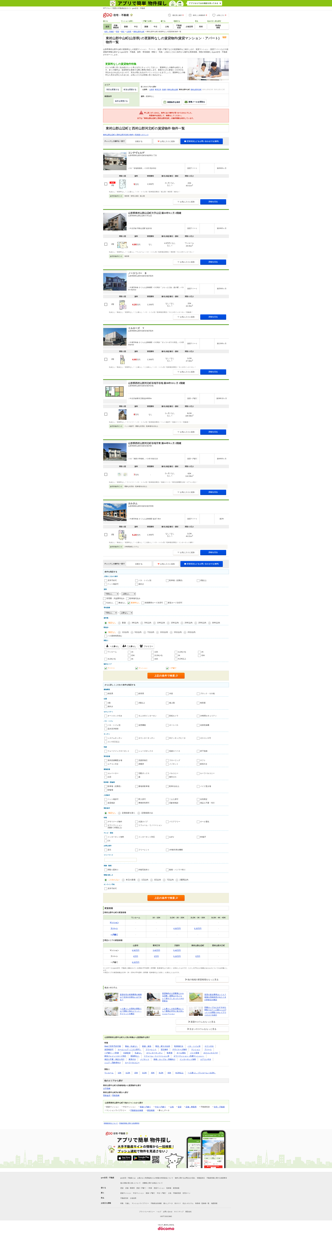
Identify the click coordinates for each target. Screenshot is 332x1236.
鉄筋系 (110, 693)
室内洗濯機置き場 (115, 760)
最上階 (172, 703)
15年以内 (175, 623)
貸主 (109, 850)
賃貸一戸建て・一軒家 (144, 1188)
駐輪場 (110, 790)
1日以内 (144, 880)
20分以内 (191, 632)
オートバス (173, 725)
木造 (171, 693)
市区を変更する (112, 89)
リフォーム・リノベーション (150, 825)
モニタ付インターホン (148, 716)
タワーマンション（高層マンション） (189, 1056)
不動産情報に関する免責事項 (129, 1123)
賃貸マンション (159, 1188)
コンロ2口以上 (114, 742)
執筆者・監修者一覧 (202, 1203)
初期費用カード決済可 (154, 603)
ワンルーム (112, 652)
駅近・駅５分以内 (162, 1046)
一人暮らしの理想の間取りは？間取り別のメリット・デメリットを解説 (131, 1011)
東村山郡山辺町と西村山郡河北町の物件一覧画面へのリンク (126, 135)
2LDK (144, 1073)
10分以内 (164, 632)
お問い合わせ (167, 1212)
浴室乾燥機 (204, 725)
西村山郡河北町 (196, 89)
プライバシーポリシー (147, 1212)
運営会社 (188, 1212)
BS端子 (203, 837)
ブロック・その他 (207, 693)
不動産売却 (124, 1198)
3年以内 (135, 623)
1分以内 (125, 632)
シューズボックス (146, 751)
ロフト (203, 760)
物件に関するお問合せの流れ (185, 1178)
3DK (203, 655)
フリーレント (144, 850)
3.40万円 (156, 950)
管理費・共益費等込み (115, 598)
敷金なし (122, 603)
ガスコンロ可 (205, 738)
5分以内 (138, 632)
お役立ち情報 (106, 1203)
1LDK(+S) (182, 652)
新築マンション (125, 1193)
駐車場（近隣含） (176, 580)
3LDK (161, 1073)
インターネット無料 (116, 837)
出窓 (109, 777)
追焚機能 (142, 725)
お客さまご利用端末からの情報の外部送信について (155, 1178)
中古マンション (138, 1193)
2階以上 (203, 580)
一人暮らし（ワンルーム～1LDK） (202, 1073)
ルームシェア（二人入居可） (129, 1049)
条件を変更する (121, 101)
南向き (141, 584)
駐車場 (169, 1053)
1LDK (128, 1073)
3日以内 (157, 880)
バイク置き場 (205, 786)
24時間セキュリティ (208, 716)
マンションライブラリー (140, 1203)
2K (202, 652)
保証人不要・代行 (207, 803)
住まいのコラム (188, 1203)
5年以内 (147, 623)
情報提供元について (111, 1123)
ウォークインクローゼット (118, 751)
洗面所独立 (143, 760)
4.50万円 (177, 928)
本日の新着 (131, 880)
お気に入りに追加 (167, 141)
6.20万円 (135, 962)
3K (179, 655)
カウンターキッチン (147, 738)
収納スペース (174, 751)
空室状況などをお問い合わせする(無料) (203, 141)
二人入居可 (173, 799)
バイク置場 (194, 1053)
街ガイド (178, 1203)
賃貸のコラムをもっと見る (203, 1022)
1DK (156, 652)
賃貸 (179, 1107)
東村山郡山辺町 (172, 89)
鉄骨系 (141, 693)
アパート (111, 668)
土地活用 (133, 1198)
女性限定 (203, 799)
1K (132, 652)
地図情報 (214, 1203)
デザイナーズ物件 (115, 822)
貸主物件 (164, 1049)
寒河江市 (158, 89)
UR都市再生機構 (176, 850)
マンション (143, 668)
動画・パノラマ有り (177, 870)
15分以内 (178, 632)
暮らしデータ (168, 1203)
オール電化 (204, 822)
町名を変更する (130, 89)
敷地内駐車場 (144, 786)
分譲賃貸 (126, 1053)
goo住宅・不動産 (107, 1178)
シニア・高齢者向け (112, 1063)
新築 (124, 623)
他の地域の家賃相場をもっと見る (203, 979)
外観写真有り (144, 870)
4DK (156, 659)
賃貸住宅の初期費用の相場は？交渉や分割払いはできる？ (131, 997)
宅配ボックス (144, 773)
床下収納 (203, 751)
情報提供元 (201, 1178)
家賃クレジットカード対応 (115, 1056)
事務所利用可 (144, 803)
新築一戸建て (145, 1107)
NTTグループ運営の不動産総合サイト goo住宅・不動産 (124, 8)
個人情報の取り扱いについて (130, 1183)
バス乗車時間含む (115, 636)
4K (132, 659)
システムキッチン (115, 738)
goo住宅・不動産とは (128, 1178)
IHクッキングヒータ (177, 738)
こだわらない (114, 880)
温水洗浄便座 (113, 729)
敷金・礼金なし (131, 1046)
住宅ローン (186, 1193)
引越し (127, 1203)
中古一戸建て (160, 1107)
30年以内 (216, 623)
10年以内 (161, 623)
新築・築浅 (146, 1046)
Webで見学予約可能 (112, 1046)
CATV (171, 837)
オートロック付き (115, 716)
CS (109, 841)
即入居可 (142, 799)
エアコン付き (113, 764)
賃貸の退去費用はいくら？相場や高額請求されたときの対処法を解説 (215, 997)
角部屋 (203, 703)
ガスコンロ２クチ (210, 1053)
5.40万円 (177, 950)
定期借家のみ (147, 813)
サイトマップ (179, 1212)
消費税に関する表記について (152, 1183)
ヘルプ (159, 1212)
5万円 (156, 956)
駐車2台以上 (174, 786)
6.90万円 (135, 950)
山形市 (151, 89)
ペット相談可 (113, 584)
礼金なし (110, 603)
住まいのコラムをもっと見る (202, 1029)
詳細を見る (213, 202)
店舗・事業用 (191, 1107)
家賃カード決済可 (175, 603)
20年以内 (188, 623)
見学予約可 (112, 580)
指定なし (112, 623)
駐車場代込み (134, 598)
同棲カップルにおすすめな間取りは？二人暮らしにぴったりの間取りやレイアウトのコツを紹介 (215, 1011)
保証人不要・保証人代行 (114, 1059)
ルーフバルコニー (207, 773)
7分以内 (150, 632)
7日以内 (170, 880)
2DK (133, 655)
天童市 (164, 89)
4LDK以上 (182, 659)
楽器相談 (111, 803)
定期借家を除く (129, 813)
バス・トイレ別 (145, 580)
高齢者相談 (173, 803)
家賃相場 (150, 1110)
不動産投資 (177, 1193)
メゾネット (173, 764)
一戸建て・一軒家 (111, 1053)
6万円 (135, 956)
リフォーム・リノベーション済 (156, 1056)
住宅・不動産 (219, 1107)
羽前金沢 (106, 1095)
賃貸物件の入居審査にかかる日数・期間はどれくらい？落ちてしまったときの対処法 (173, 997)
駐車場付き (178, 1046)
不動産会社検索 (136, 1110)
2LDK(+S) (158, 655)
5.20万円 (197, 928)
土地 (172, 1107)
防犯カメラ (173, 716)
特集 (121, 1203)
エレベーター (113, 773)
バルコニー (173, 773)
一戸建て (173, 668)
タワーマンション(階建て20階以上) (115, 826)
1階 (109, 703)
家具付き (203, 764)
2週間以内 (183, 880)
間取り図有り (113, 870)
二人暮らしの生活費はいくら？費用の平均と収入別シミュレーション (173, 1011)
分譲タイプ (143, 822)
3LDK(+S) (112, 659)
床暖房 (141, 764)
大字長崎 (106, 1088)
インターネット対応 (147, 837)
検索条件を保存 (173, 102)
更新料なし (135, 603)
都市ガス (173, 777)
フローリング (174, 760)
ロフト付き (209, 1046)
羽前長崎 (115, 1095)
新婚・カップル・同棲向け (164, 1059)
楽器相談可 (108, 1049)
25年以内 (202, 623)
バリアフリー (174, 822)
